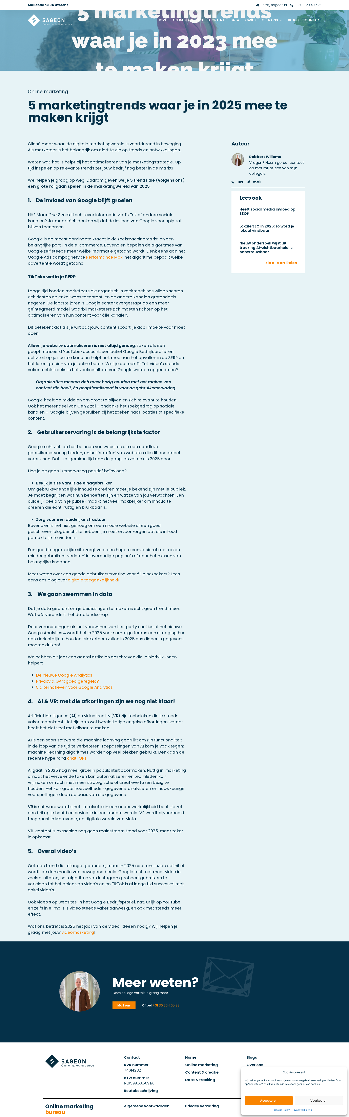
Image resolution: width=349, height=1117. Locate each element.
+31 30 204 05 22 (166, 1005)
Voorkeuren (318, 1100)
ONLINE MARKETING (188, 20)
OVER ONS (270, 20)
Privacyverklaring (302, 1109)
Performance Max (104, 257)
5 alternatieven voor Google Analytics (74, 687)
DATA (234, 20)
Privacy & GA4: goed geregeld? (67, 681)
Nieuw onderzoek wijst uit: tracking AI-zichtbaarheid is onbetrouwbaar (266, 247)
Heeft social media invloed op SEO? (267, 211)
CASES (250, 20)
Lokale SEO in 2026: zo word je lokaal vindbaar (267, 228)
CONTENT (216, 20)
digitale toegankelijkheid (93, 580)
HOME (162, 20)
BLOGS (293, 20)
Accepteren (269, 1100)
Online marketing (69, 1109)
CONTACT (313, 20)
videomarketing (78, 932)
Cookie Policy (282, 1109)
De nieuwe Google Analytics (64, 675)
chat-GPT (77, 758)
